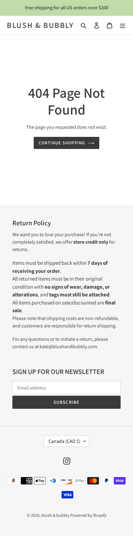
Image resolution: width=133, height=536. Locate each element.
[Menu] (122, 25)
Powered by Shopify (88, 515)
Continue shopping (62, 143)
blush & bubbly (40, 25)
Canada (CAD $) (64, 441)
